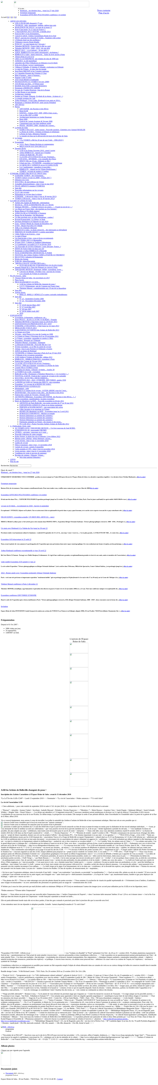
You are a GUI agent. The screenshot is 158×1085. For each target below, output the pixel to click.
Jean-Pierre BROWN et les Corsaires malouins (32, 71)
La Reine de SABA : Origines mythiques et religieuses (39, 132)
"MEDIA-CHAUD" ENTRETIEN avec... (30, 263)
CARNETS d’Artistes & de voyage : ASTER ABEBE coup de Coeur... (41, 391)
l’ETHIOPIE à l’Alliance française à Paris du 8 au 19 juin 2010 (38, 353)
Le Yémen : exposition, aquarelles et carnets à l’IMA (34, 338)
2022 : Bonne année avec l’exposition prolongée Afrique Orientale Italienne (28, 573)
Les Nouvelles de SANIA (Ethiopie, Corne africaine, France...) (38, 247)
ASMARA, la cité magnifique (26, 61)
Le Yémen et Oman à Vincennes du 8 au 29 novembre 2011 (37, 336)
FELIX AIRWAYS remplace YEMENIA (30, 186)
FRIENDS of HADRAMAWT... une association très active (41, 407)
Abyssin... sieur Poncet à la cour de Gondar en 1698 (34, 334)
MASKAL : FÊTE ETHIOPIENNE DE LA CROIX (34, 205)
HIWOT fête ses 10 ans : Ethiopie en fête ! (35, 161)
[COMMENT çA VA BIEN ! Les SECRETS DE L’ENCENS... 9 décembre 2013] (79, 772)
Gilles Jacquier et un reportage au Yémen (34, 409)
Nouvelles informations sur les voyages (29, 190)
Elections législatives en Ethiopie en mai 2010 (31, 221)
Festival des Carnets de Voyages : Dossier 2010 (32, 395)
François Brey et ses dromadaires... (27, 34)
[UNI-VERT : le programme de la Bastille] (6, 1065)
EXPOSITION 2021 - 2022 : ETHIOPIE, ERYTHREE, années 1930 (40, 380)
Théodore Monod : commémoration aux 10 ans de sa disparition (42, 288)
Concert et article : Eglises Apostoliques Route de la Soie (35, 36)
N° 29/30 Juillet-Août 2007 (29, 311)
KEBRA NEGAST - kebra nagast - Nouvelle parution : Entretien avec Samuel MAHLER (52, 130)
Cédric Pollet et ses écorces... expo (27, 234)
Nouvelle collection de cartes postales (28, 434)
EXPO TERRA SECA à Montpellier (28, 240)
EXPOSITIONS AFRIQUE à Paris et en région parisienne (40, 405)
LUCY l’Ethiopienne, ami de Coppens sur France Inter (39, 286)
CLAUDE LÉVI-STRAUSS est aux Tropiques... (37, 157)
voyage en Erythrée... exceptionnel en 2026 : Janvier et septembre (25, 506)
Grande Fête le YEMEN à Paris (26, 368)
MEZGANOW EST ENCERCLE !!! (33, 146)
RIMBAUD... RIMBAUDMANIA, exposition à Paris (35, 359)
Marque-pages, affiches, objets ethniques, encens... (33, 439)
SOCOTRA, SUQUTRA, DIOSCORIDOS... (32, 378)
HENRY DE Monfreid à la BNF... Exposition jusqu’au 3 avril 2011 (44, 411)
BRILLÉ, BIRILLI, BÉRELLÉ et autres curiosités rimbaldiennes (43, 295)
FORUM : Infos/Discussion (25, 261)
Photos (17, 107)
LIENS (12, 459)
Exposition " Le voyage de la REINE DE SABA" (33, 384)
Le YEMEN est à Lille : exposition (27, 372)
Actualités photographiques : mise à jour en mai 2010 (34, 184)
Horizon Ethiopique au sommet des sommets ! (36, 416)
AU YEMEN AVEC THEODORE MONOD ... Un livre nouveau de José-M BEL (45, 428)
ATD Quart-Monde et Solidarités (27, 80)
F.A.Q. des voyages (22, 192)
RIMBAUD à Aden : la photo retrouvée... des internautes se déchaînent (41, 230)
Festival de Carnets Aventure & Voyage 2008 (35, 121)
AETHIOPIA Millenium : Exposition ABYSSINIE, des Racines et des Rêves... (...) (45, 397)
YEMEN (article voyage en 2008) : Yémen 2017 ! (33, 178)
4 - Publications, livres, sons (20, 426)
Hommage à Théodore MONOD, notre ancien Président (35, 103)
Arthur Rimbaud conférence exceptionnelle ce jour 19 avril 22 (23, 551)
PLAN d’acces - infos (18, 276)
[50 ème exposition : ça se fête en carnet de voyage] (79, 786)
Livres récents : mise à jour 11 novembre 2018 (31, 441)
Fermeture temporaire (28, 13)
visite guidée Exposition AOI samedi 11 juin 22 (18, 562)
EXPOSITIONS (16, 315)
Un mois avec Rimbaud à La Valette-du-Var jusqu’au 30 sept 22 (24, 528)
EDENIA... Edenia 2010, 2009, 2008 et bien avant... (38, 113)
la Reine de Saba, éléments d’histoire (32, 134)
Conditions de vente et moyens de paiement (30, 453)
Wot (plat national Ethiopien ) (30, 457)
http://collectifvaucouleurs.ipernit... (116, 1019)
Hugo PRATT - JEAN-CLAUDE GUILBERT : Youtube (36, 320)
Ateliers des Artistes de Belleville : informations (32, 203)
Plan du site (14, 461)
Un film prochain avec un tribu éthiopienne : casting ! (34, 217)
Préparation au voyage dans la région (28, 194)
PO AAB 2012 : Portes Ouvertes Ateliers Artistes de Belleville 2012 (44, 424)
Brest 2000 (23, 119)
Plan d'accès (104, 13)
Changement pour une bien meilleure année (35, 123)
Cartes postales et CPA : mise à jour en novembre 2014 (35, 449)
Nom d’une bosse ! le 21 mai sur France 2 (30, 29)
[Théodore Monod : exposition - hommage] (79, 681)
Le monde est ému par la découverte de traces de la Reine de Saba (43, 136)
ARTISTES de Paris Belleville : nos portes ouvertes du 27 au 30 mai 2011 (46, 403)
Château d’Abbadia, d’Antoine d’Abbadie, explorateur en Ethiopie (39, 67)
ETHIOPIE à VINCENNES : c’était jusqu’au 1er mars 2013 (37, 326)
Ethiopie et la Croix (22, 180)
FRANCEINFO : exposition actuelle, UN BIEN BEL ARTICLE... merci (27, 517)
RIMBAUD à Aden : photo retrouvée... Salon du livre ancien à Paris (40, 55)
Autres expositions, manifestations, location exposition (34, 399)
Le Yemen (18, 138)
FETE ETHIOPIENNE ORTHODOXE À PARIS (33, 253)
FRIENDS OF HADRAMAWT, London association (34, 232)
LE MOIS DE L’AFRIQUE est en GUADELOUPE (38, 165)
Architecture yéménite (23, 94)
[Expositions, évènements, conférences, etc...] (79, 705)
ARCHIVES (19, 105)
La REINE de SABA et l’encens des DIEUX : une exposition (37, 382)
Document (9, 1073)
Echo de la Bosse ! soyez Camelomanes (29, 65)
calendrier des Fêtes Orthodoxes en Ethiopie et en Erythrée (36, 63)
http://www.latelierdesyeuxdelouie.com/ (15, 1021)
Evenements (19, 142)
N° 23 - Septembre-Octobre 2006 (31, 299)
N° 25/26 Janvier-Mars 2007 (29, 305)
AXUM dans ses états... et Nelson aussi (29, 84)
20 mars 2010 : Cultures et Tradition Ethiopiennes (33, 242)
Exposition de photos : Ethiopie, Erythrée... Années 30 (34, 370)
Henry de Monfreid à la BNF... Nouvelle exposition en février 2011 (39, 401)
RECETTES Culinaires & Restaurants (29, 257)
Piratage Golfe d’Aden (23, 77)
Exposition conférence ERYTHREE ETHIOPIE (18, 595)
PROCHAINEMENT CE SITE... (27, 282)
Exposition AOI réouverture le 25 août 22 (16, 539)
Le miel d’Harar (20, 236)
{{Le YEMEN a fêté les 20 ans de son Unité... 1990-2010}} (41, 140)
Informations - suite (22, 388)
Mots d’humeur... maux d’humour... (28, 75)
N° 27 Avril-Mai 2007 (27, 307)
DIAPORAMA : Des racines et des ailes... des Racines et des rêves (39, 393)
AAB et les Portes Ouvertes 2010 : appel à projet (37, 151)
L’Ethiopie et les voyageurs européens (29, 355)
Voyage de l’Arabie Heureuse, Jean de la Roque (32, 90)
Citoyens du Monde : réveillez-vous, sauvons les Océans (40, 272)
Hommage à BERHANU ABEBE (27, 88)
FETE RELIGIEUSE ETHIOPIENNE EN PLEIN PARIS (41, 265)
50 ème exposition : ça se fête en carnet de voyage (33, 347)
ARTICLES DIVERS (18, 21)
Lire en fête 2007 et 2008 (28, 115)
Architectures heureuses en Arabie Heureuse (35, 117)
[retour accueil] (2, 2)
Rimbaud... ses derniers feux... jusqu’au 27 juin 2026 (39, 11)
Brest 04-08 (23, 111)
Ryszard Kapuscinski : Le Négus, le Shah (30, 219)
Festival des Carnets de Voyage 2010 (28, 361)
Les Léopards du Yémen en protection (33, 274)
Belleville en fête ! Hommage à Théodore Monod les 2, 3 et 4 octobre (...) (41, 374)
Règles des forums (21, 259)
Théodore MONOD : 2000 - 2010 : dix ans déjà (32, 48)
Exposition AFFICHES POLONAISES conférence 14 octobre (43, 15)
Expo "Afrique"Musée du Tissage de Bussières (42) (34, 224)
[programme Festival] (7, 1027)
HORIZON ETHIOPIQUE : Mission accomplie (37, 413)
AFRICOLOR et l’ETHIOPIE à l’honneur (30, 213)
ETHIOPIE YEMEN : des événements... (30, 176)
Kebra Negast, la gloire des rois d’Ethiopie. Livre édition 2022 (37, 436)
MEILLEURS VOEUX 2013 (26, 328)
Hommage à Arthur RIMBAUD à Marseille (31, 251)
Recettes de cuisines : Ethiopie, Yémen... (29, 455)
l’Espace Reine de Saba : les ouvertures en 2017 (32, 278)
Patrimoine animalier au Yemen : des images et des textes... (40, 422)
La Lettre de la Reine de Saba (21, 201)
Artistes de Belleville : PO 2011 (30, 155)
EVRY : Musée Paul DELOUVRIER (28, 226)
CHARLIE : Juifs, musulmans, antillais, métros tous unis (35, 25)
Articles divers (20, 292)
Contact (60, 1079)
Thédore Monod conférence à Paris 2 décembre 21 (19, 584)
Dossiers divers (20, 148)
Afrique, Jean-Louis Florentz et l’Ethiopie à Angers (33, 349)
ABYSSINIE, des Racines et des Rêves (33, 109)
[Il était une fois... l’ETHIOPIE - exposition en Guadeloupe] (79, 758)
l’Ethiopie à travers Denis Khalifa (27, 42)
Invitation (4, 606)
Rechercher (5, 466)
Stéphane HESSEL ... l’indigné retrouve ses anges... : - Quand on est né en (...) (43, 207)
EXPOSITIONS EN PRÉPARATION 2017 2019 (33, 324)
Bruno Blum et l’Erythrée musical (27, 211)
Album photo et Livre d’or (24, 57)
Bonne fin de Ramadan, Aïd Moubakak (29, 215)
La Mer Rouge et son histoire (25, 92)
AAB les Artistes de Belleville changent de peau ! (37, 284)
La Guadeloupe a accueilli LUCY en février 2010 (33, 244)
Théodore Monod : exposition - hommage (30, 343)
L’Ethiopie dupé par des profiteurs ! (28, 40)
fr (8, 17)
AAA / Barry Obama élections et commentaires (36, 144)
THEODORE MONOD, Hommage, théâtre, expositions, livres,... (39, 269)
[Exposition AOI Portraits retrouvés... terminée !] (79, 653)
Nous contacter (103, 10)
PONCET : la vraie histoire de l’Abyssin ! (30, 44)
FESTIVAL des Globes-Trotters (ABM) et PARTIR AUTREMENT (40, 255)
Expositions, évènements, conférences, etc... (31, 317)
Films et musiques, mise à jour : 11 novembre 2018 (33, 445)
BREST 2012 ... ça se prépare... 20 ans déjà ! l (32, 50)
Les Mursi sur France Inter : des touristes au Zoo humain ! (36, 209)
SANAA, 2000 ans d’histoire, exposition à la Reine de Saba (37, 365)
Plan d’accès (19, 280)
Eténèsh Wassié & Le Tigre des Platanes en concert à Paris (36, 267)
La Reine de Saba (21, 128)
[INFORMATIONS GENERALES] (79, 667)
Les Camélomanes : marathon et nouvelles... (35, 167)
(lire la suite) (141, 477)
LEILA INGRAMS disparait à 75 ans (28, 23)
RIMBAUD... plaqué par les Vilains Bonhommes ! (38, 169)
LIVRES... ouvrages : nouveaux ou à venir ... (31, 432)
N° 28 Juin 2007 (25, 309)
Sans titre (18, 188)
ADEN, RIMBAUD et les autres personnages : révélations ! (37, 52)
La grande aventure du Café (25, 98)
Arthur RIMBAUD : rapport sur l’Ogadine (35, 153)
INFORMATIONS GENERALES (27, 386)
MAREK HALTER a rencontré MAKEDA (31, 86)
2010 (21, 313)
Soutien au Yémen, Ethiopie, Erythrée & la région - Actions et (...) (39, 96)
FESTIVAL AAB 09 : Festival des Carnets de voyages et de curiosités (40, 376)
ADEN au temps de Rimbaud (25, 351)
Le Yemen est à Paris (22, 332)
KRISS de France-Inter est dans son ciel (29, 249)
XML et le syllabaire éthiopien (26, 228)
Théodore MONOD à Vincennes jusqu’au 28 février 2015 (36, 322)
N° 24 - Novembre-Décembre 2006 (32, 301)
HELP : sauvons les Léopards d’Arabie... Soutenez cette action (38, 38)
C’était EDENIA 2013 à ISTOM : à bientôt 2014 (33, 32)
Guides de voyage (21, 443)
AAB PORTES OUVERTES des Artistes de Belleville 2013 (37, 330)
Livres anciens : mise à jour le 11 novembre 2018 (33, 451)
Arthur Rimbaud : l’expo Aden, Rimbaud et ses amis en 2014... (38, 100)
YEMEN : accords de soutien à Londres (34, 171)
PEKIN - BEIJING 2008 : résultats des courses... (37, 125)
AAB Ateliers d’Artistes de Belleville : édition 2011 (33, 357)
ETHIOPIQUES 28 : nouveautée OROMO (31, 430)
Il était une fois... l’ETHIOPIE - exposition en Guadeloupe (40, 163)
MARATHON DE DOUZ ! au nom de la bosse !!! (33, 27)
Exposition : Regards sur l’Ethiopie (27, 340)
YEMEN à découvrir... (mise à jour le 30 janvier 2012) (35, 199)
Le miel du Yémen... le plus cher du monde (30, 69)
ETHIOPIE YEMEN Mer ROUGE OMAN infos (28, 173)
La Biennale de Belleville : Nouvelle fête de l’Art (33, 345)
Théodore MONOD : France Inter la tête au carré (33, 46)
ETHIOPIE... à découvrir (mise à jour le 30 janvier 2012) (36, 196)
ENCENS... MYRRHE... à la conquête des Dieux (37, 159)
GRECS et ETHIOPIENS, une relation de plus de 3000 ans (36, 59)
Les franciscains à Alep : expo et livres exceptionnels (34, 238)
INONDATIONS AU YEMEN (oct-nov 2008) (32, 82)
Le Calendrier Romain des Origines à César (31, 73)
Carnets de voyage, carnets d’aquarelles (29, 447)
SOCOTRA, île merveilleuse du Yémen (29, 182)
